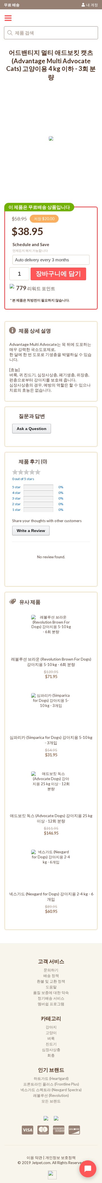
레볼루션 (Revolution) (51, 1095)
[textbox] (51, 32)
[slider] (26, 472)
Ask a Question (31, 428)
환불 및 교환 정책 (51, 981)
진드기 (51, 1044)
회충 (51, 1055)
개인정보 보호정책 (60, 1157)
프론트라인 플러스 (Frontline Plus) (51, 1084)
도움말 (51, 987)
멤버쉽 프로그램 (51, 1004)
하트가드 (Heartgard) (51, 1078)
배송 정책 (51, 975)
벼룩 (51, 1038)
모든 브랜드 (51, 1101)
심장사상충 (51, 1049)
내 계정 (92, 5)
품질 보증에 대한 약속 (51, 992)
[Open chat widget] (87, 1168)
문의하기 (51, 970)
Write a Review (31, 530)
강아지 (51, 1027)
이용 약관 (34, 1157)
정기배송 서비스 (51, 998)
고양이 (51, 1032)
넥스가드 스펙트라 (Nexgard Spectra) (51, 1090)
